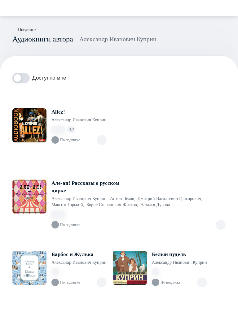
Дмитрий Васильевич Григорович (170, 198)
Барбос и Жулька (72, 254)
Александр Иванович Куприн (79, 120)
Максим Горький (67, 204)
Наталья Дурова (155, 204)
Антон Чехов (122, 198)
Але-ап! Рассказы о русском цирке (85, 186)
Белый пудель (169, 254)
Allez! (58, 112)
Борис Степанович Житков (112, 204)
